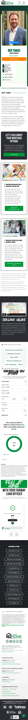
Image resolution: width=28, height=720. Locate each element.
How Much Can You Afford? (14, 350)
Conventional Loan (14, 568)
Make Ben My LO (14, 42)
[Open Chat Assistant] (24, 716)
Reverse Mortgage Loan (14, 594)
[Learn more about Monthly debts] (26, 396)
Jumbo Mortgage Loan (14, 581)
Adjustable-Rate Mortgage (14, 563)
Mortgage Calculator (14, 353)
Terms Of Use (13, 689)
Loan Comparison (10, 364)
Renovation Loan (14, 590)
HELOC (21, 364)
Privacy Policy (5, 689)
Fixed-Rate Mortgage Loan (14, 577)
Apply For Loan (14, 59)
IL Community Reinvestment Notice (10, 695)
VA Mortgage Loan (14, 603)
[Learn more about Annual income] (26, 384)
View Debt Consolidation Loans (14, 264)
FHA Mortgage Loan (14, 572)
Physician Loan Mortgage (14, 559)
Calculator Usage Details (11, 368)
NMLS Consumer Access (8, 651)
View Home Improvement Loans (14, 208)
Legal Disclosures (6, 691)
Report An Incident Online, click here (11, 672)
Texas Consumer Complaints (8, 693)
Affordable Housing (14, 555)
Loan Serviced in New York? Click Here (11, 663)
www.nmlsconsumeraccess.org (10, 703)
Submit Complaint (6, 681)
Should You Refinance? (14, 361)
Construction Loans (14, 550)
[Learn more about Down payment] (26, 390)
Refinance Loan (14, 585)
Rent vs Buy (14, 357)
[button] (24, 2)
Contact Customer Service (8, 662)
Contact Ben (14, 154)
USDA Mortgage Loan (14, 598)
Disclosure (5, 459)
